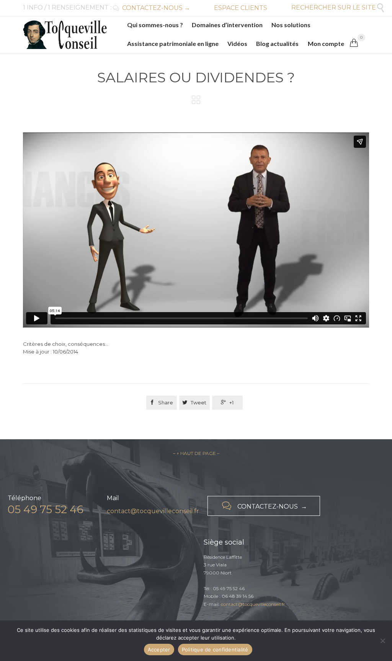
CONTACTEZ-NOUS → (151, 7)
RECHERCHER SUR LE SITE (338, 7)
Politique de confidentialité (215, 649)
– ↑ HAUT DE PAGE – (196, 453)
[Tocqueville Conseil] (65, 34)
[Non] (382, 641)
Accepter (159, 649)
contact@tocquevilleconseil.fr (153, 511)
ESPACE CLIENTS (240, 7)
